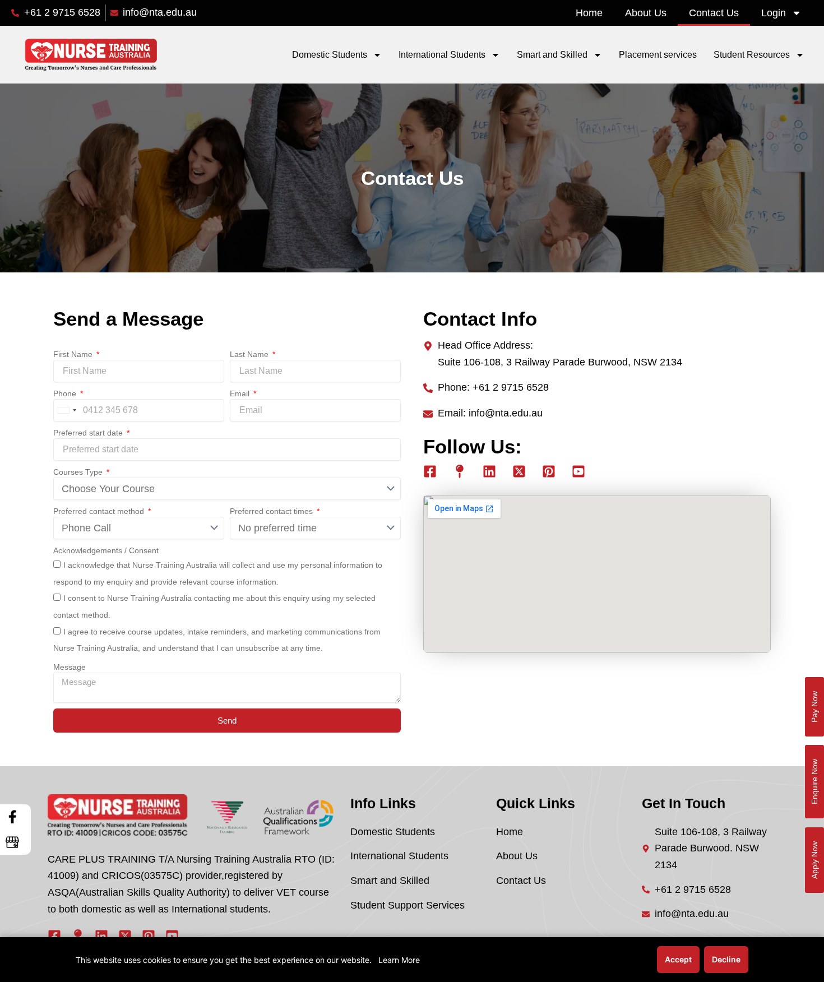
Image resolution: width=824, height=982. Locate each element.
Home (589, 12)
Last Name (250, 354)
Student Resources (752, 54)
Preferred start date (89, 432)
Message (69, 667)
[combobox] (67, 410)
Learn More (399, 960)
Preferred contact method (99, 511)
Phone (65, 393)
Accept (678, 959)
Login (773, 12)
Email (241, 393)
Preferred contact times (272, 511)
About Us (645, 12)
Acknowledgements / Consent (106, 550)
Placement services (658, 54)
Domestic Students (329, 54)
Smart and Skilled (552, 54)
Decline (726, 959)
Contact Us (714, 12)
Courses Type (79, 471)
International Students (442, 54)
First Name (74, 354)
